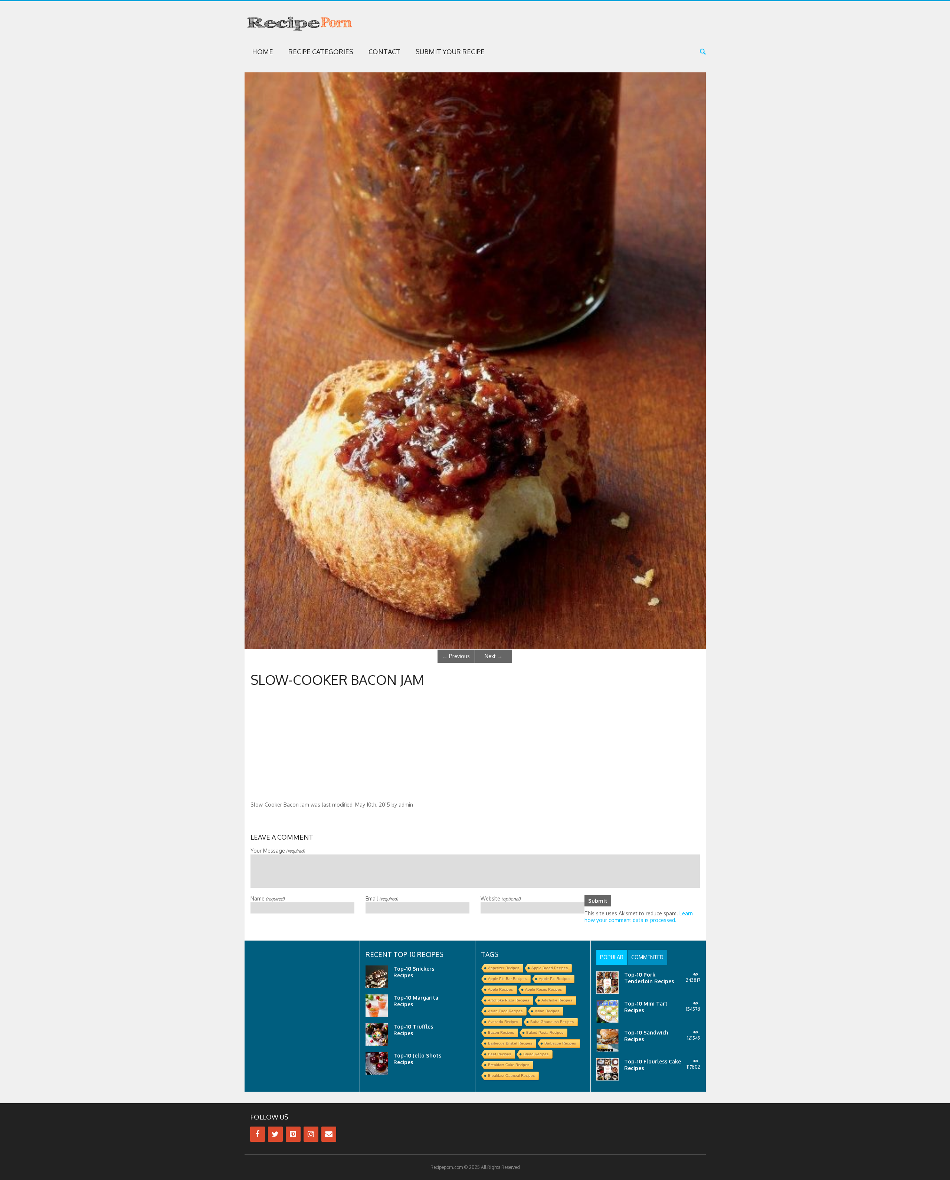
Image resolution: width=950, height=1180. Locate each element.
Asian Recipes (547, 1011)
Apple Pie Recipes (554, 979)
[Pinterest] (293, 1134)
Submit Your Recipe (450, 52)
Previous (456, 656)
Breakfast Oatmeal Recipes (511, 1075)
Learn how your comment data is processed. (638, 916)
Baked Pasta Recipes (544, 1032)
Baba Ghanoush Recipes (552, 1022)
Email (382, 898)
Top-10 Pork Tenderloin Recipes (649, 977)
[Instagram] (311, 1134)
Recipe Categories (320, 52)
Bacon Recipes (501, 1032)
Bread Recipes (535, 1054)
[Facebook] (257, 1134)
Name (267, 898)
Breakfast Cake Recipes (508, 1065)
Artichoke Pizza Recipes (508, 1000)
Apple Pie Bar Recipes (507, 979)
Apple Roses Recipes (543, 989)
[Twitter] (275, 1134)
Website (501, 898)
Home (262, 52)
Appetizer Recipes (503, 968)
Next (493, 656)
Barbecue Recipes (560, 1043)
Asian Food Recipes (505, 1011)
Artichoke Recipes (556, 1000)
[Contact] (328, 1134)
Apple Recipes (500, 989)
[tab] (611, 957)
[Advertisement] (475, 746)
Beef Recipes (499, 1054)
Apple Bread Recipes (549, 968)
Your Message (277, 850)
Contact (384, 52)
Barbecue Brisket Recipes (510, 1043)
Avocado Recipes (503, 1022)
